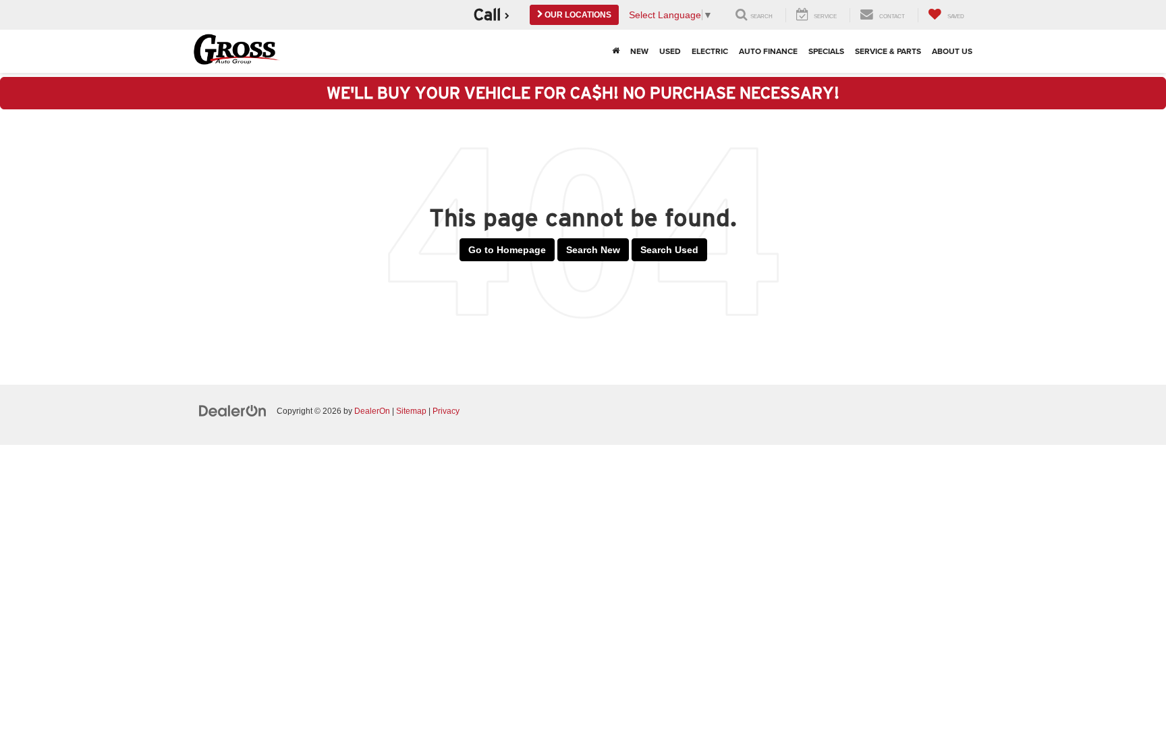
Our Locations (577, 15)
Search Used (669, 249)
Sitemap (411, 411)
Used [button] (670, 51)
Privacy (446, 411)
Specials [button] (826, 51)
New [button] (639, 51)
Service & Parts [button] (888, 51)
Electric (710, 51)
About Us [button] (952, 51)
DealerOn (372, 411)
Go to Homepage (507, 249)
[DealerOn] (232, 410)
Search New (593, 249)
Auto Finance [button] (768, 51)
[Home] (616, 51)
